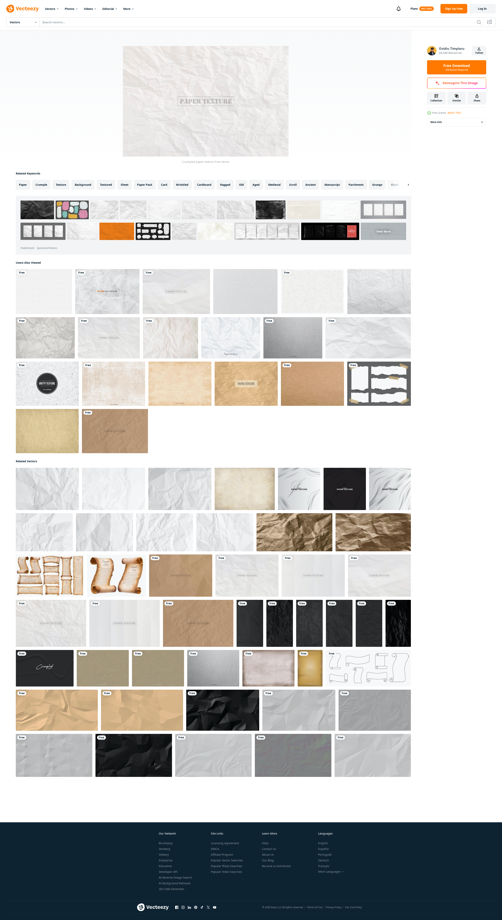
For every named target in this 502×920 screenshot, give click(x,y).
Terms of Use (314, 907)
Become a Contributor (276, 866)
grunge (377, 185)
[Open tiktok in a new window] (202, 907)
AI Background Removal (174, 883)
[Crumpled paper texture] (176, 291)
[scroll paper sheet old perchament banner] (368, 668)
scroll (293, 185)
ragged (225, 185)
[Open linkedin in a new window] (189, 907)
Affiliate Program (222, 854)
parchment (356, 185)
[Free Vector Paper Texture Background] (246, 384)
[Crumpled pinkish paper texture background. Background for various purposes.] (293, 755)
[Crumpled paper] (170, 337)
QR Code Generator (171, 889)
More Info (436, 122)
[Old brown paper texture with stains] (310, 668)
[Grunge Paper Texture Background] (103, 668)
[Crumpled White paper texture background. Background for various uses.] (213, 755)
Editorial (108, 9)
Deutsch (323, 860)
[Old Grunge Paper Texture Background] (245, 489)
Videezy (164, 854)
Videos (88, 9)
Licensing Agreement (225, 843)
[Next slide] (405, 184)
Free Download (456, 67)
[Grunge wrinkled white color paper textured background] (299, 489)
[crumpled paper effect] (45, 668)
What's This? (454, 112)
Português (325, 854)
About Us (268, 854)
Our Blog (268, 860)
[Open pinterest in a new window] (195, 907)
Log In (482, 8)
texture (61, 185)
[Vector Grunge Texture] (179, 384)
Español (323, 849)
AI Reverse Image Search (175, 877)
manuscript (332, 185)
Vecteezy (164, 849)
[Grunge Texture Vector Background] (113, 384)
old (241, 185)
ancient (310, 185)
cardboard (204, 185)
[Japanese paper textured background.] (312, 291)
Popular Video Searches (226, 872)
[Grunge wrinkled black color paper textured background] (344, 489)
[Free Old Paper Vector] (379, 291)
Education (165, 866)
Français (323, 866)
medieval (274, 185)
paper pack (144, 185)
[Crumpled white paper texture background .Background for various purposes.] (373, 755)
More (126, 9)
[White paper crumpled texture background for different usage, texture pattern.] (374, 710)
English (323, 843)
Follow (479, 52)
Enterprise (166, 860)
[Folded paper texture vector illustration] (124, 623)
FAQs (265, 843)
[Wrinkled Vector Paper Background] (45, 337)
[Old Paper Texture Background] (268, 668)
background (83, 185)
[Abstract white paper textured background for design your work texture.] (44, 291)
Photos (69, 9)
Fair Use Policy (353, 907)
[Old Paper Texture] (47, 431)
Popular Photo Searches (226, 866)
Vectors (50, 9)
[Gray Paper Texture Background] (292, 337)
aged (256, 185)
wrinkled (182, 185)
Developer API (168, 872)
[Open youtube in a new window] (214, 907)
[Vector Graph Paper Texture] (230, 337)
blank (395, 185)
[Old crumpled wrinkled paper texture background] (57, 710)
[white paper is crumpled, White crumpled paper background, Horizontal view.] (54, 755)
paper (23, 185)
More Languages (329, 871)
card (164, 185)
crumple (41, 185)
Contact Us (269, 849)
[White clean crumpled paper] (47, 489)
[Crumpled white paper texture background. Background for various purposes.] (298, 710)
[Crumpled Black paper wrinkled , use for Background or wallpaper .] (222, 710)
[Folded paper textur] (313, 575)
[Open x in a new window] (208, 907)
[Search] (479, 22)
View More (383, 231)
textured (106, 185)
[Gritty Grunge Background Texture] (47, 384)
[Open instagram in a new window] (183, 907)
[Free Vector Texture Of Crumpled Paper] (107, 291)
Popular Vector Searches (227, 860)
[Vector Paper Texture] (312, 384)
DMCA (215, 849)
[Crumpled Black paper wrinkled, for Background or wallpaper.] (133, 755)
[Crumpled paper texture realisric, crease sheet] (368, 337)
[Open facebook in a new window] (176, 907)
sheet (124, 185)
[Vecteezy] (22, 9)
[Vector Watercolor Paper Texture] (245, 291)
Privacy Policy (334, 907)
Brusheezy (166, 843)
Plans (414, 8)
